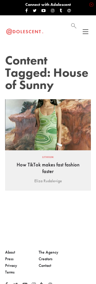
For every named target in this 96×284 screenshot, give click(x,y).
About (10, 252)
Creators (45, 259)
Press (9, 259)
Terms (10, 272)
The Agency (48, 252)
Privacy (11, 265)
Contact (45, 265)
